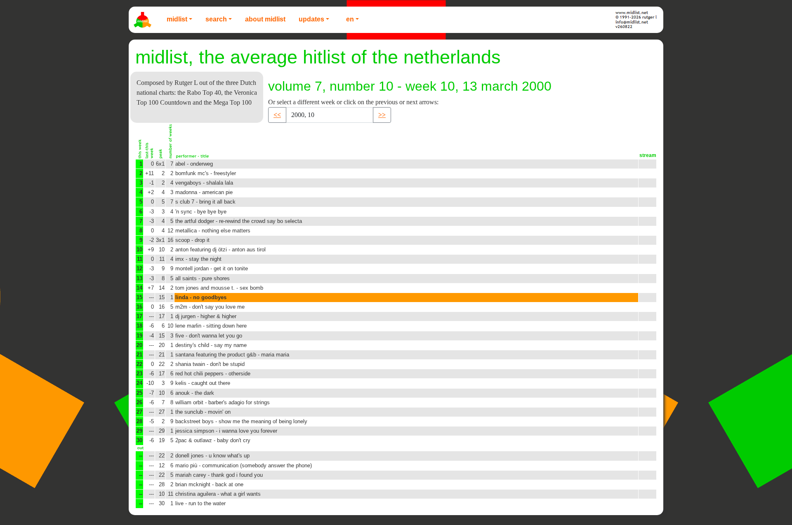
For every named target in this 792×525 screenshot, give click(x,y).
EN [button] (350, 19)
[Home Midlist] (143, 20)
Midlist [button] (177, 19)
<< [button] (277, 114)
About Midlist (265, 19)
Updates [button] (311, 19)
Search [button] (216, 19)
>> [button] (382, 114)
